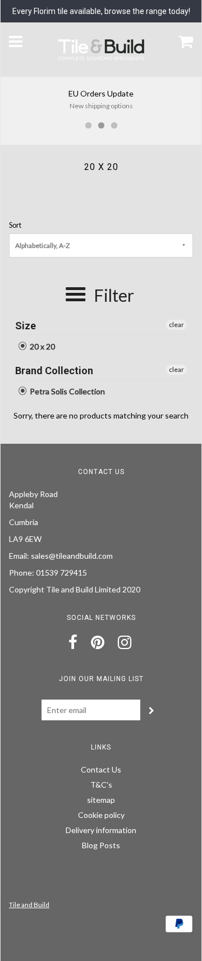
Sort (15, 225)
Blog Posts (101, 845)
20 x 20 (41, 346)
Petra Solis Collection (66, 391)
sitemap (101, 799)
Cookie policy (101, 815)
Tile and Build (29, 904)
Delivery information (101, 830)
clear (176, 324)
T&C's (101, 784)
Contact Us (101, 769)
